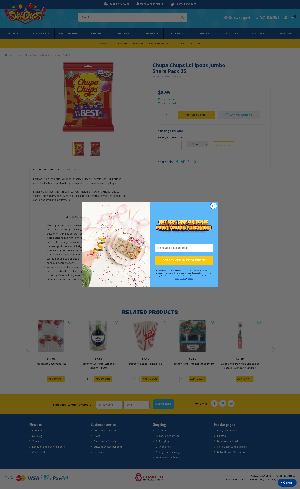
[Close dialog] (213, 206)
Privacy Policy (180, 279)
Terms (190, 279)
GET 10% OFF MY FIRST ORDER (183, 260)
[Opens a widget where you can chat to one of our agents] (287, 483)
